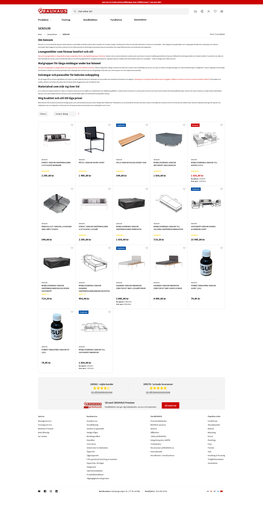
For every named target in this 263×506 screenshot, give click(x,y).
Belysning (212, 432)
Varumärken (140, 19)
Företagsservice (45, 425)
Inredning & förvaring (216, 455)
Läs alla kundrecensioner (101, 392)
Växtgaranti (91, 467)
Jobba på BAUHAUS (158, 436)
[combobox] (130, 11)
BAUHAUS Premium (45, 428)
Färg (209, 444)
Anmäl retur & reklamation (97, 448)
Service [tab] (41, 416)
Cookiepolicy (156, 444)
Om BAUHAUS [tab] (156, 416)
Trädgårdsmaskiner (216, 459)
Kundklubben (90, 20)
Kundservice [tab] (92, 416)
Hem (40, 34)
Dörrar (210, 436)
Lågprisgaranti (92, 455)
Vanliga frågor (92, 432)
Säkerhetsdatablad (94, 471)
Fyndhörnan (212, 421)
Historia (154, 428)
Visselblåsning (92, 425)
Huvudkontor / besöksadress (163, 455)
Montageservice (45, 421)
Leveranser (91, 444)
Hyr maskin (42, 436)
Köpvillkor (91, 440)
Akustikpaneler (214, 425)
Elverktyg (212, 440)
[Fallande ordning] (78, 113)
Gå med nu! (170, 405)
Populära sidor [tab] (214, 416)
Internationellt (156, 451)
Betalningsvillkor (93, 436)
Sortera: (59, 114)
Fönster (211, 448)
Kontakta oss (92, 421)
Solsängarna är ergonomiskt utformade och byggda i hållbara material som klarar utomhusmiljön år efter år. (172, 79)
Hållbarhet (155, 432)
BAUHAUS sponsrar (158, 425)
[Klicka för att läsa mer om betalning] (216, 491)
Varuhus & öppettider (95, 428)
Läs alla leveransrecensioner (158, 392)
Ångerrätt (91, 451)
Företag (66, 20)
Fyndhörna (116, 20)
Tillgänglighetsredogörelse (98, 478)
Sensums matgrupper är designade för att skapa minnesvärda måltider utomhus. (66, 68)
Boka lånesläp (43, 432)
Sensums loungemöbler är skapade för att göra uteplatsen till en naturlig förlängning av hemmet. (71, 56)
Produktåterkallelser (95, 474)
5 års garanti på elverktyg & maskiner (102, 459)
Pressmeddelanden (159, 421)
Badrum (211, 428)
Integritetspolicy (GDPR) (160, 440)
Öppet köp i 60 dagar (95, 463)
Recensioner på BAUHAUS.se (162, 448)
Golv (209, 451)
